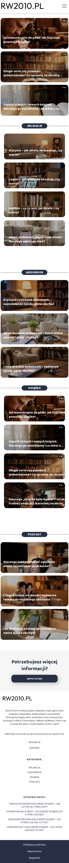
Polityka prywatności (34, 845)
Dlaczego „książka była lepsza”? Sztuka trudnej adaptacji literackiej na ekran (37, 501)
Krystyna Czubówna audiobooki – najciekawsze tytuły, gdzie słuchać (28, 302)
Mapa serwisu (34, 851)
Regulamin (34, 858)
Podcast (34, 534)
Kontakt (34, 748)
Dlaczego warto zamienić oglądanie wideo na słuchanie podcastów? (29, 564)
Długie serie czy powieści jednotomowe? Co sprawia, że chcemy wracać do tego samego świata (31, 73)
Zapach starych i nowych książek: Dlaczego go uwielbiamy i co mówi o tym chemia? (32, 106)
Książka (34, 388)
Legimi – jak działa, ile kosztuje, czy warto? (34, 181)
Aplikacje (34, 125)
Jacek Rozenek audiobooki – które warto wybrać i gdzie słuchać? (33, 335)
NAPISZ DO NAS (34, 679)
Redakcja (34, 742)
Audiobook (34, 272)
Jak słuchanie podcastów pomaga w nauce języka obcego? (29, 631)
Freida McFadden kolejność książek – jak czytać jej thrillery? (34, 805)
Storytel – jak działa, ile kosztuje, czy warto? (35, 152)
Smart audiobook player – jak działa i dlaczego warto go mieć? (36, 239)
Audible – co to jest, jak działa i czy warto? (34, 210)
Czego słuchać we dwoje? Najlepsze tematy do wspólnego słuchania (29, 597)
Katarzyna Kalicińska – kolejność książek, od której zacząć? (35, 813)
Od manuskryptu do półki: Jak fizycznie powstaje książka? (31, 40)
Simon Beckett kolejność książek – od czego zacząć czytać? (34, 828)
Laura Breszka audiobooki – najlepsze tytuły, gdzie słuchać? (30, 369)
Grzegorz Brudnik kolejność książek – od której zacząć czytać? (34, 820)
